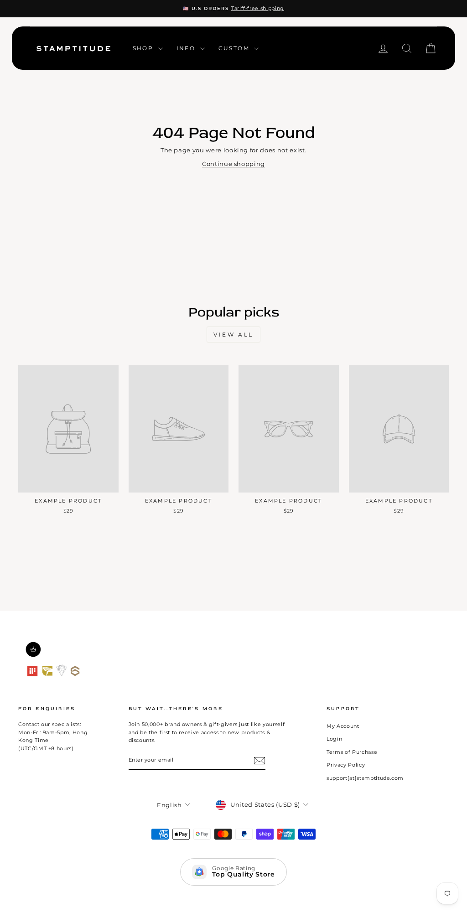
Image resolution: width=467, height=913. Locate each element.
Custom (235, 48)
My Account (343, 726)
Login (334, 739)
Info (187, 48)
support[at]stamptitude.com (365, 778)
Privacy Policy (346, 765)
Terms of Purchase (352, 752)
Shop (144, 48)
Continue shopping (233, 163)
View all (233, 334)
